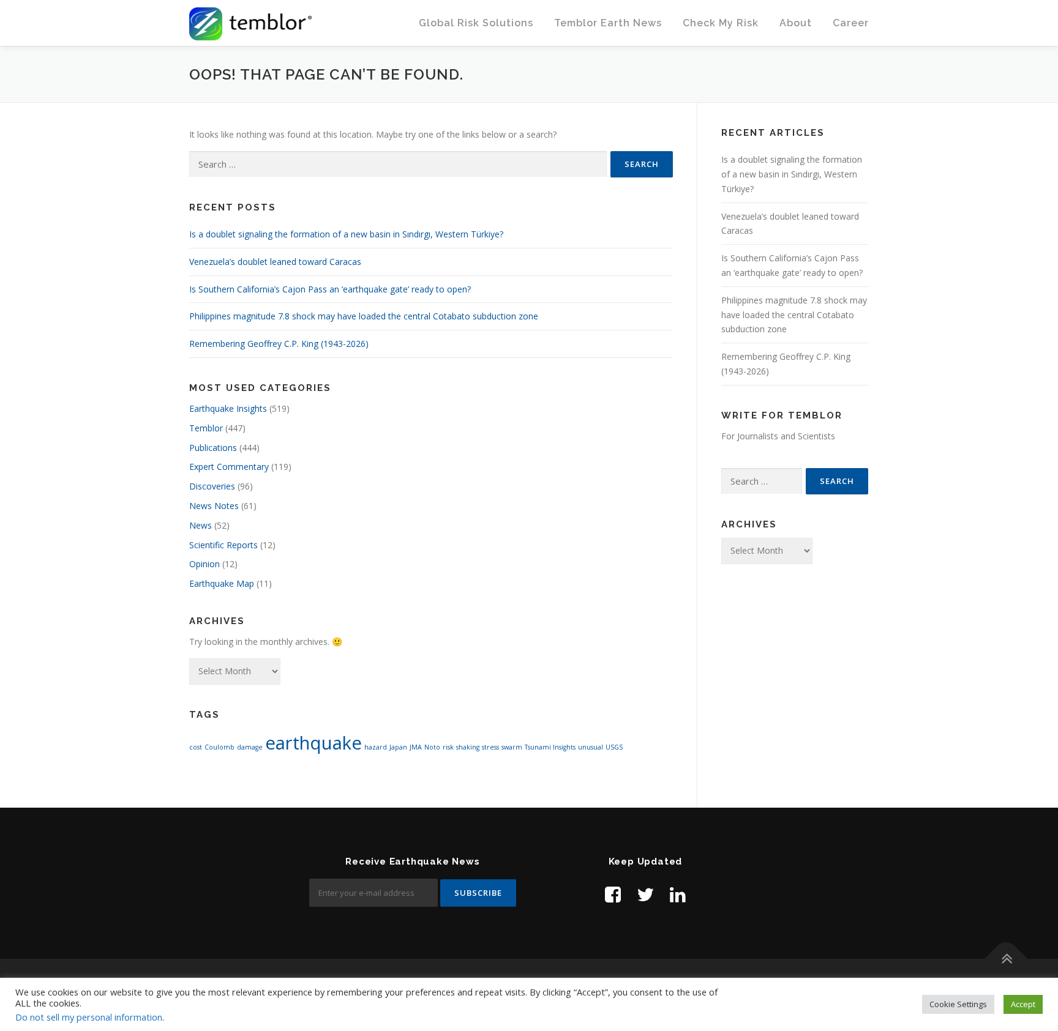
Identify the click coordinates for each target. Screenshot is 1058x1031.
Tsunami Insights (550, 747)
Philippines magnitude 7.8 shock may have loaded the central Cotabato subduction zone (363, 316)
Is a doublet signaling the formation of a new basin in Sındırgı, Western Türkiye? (346, 234)
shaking (467, 747)
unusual (590, 747)
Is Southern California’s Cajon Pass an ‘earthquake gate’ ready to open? (330, 289)
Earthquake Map (221, 583)
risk (448, 747)
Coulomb (219, 747)
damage (250, 747)
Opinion (204, 564)
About (795, 23)
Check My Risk (721, 23)
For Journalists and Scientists (778, 436)
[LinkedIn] (678, 894)
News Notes (214, 506)
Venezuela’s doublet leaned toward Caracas (275, 261)
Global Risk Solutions (476, 23)
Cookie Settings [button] (958, 1004)
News (200, 525)
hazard (375, 747)
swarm (511, 747)
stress (490, 747)
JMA (416, 747)
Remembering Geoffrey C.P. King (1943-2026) (279, 343)
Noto (432, 747)
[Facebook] (613, 894)
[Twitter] (645, 894)
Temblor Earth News (608, 23)
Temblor (206, 428)
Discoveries (212, 486)
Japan (398, 747)
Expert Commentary (229, 466)
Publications (213, 447)
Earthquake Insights (228, 408)
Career (851, 23)
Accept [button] (1023, 1004)
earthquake (313, 743)
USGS (614, 747)
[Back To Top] (1006, 959)
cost (195, 747)
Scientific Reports (223, 545)
